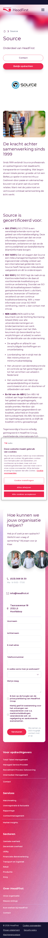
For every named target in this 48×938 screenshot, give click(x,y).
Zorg (5, 877)
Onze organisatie (11, 896)
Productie (7, 872)
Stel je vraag (13, 681)
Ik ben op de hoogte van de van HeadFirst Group (25, 698)
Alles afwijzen (24, 487)
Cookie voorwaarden (32, 925)
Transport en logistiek (13, 862)
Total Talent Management (15, 760)
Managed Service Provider (15, 765)
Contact (23, 58)
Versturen (16, 732)
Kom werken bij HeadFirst (15, 908)
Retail (5, 867)
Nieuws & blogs (10, 901)
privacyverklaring (18, 698)
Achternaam (13, 633)
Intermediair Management (15, 775)
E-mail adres (13, 645)
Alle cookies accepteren (24, 494)
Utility (6, 851)
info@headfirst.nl (19, 593)
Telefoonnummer (15, 657)
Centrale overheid (11, 841)
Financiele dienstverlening (15, 857)
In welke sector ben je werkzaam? (23, 669)
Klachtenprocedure (11, 935)
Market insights (10, 822)
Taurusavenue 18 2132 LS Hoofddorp (19, 608)
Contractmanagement (13, 816)
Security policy (30, 930)
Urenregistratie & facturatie (16, 805)
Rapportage (8, 811)
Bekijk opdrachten (23, 66)
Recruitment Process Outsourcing (19, 770)
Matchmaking (9, 800)
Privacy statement (11, 930)
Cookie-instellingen (24, 481)
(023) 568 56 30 (18, 579)
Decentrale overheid (12, 846)
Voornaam (12, 621)
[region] (24, 469)
